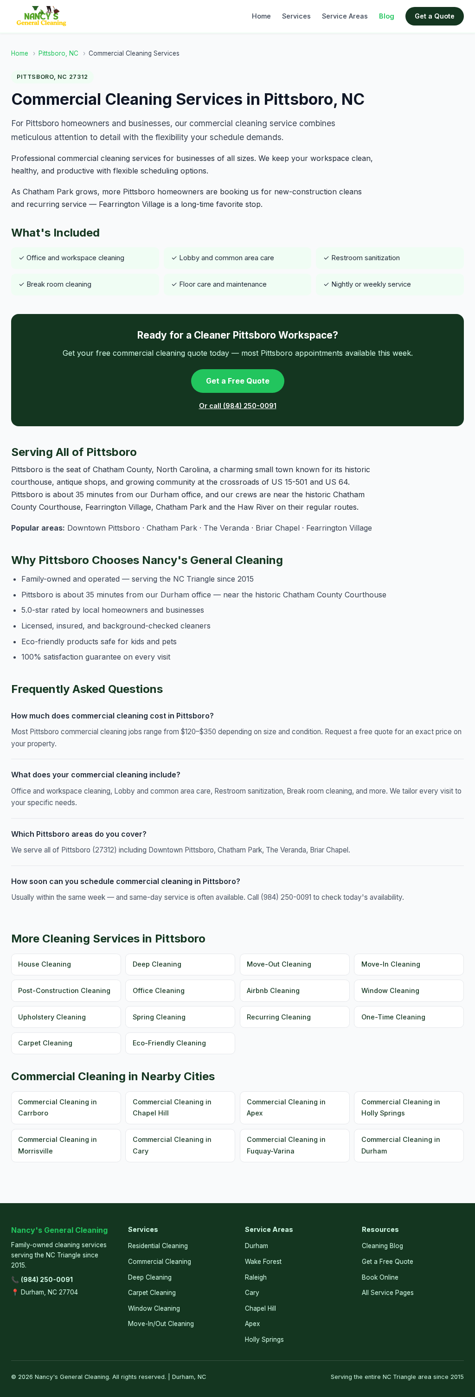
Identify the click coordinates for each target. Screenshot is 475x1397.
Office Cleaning (159, 990)
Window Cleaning (390, 990)
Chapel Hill (260, 1308)
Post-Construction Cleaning (64, 990)
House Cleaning (44, 964)
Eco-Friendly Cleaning (169, 1043)
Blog (386, 16)
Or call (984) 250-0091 (237, 406)
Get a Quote (435, 16)
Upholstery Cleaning (52, 1017)
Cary (252, 1292)
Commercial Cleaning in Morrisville (57, 1144)
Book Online (380, 1277)
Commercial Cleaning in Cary (172, 1144)
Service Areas (345, 16)
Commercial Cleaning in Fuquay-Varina (286, 1144)
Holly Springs (264, 1339)
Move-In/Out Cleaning (161, 1323)
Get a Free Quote (238, 380)
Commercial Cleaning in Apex (286, 1107)
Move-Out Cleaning (279, 964)
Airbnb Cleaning (273, 990)
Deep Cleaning (157, 964)
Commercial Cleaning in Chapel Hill (172, 1107)
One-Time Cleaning (393, 1017)
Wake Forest (263, 1261)
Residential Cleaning (158, 1246)
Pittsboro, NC (58, 53)
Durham (256, 1246)
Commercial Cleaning (159, 1261)
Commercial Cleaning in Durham (400, 1144)
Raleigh (256, 1277)
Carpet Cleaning (45, 1043)
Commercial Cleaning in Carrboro (57, 1107)
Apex (252, 1323)
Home (261, 16)
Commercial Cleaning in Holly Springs (400, 1107)
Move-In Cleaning (390, 964)
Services (296, 16)
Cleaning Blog (382, 1246)
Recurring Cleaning (279, 1017)
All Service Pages (388, 1292)
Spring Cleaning (159, 1017)
